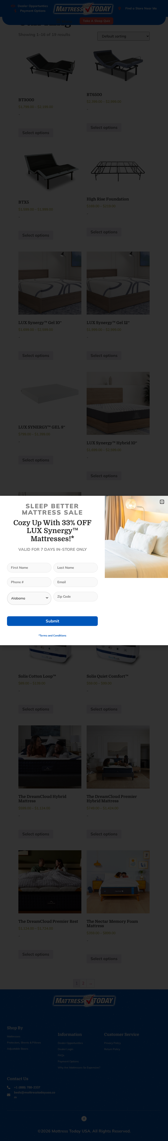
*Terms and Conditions (52, 635)
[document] (84, 570)
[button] (162, 501)
